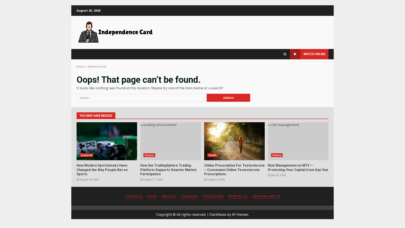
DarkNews (218, 214)
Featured (86, 155)
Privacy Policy (213, 196)
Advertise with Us (266, 196)
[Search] (285, 54)
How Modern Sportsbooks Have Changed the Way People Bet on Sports (107, 141)
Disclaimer (189, 196)
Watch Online (314, 54)
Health (213, 155)
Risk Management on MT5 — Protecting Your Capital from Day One (298, 141)
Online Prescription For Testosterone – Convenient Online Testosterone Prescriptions (234, 141)
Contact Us (133, 196)
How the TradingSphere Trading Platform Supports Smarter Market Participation (170, 141)
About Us (169, 196)
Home (152, 196)
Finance (149, 155)
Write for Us (238, 196)
